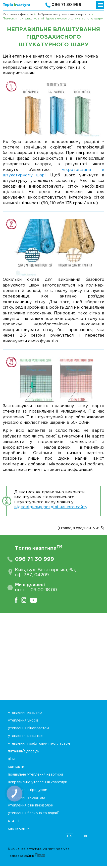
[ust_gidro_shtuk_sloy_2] (57, 248)
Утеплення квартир (25, 712)
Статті (13, 820)
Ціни (11, 759)
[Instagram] (25, 600)
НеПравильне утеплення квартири (37, 782)
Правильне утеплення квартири (35, 774)
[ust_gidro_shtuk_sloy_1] (57, 110)
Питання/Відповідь (23, 751)
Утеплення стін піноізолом (30, 805)
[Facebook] (18, 600)
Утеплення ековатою (26, 797)
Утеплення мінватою (26, 735)
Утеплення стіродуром (27, 790)
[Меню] (100, 5)
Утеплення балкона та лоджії (33, 813)
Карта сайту (18, 828)
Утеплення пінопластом (28, 728)
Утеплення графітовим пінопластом (39, 743)
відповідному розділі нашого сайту (50, 507)
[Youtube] (35, 600)
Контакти (16, 766)
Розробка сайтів (21, 856)
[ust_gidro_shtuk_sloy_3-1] (57, 380)
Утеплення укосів (23, 720)
